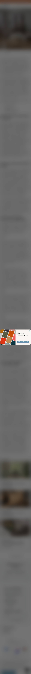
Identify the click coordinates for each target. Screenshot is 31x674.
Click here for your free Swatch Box (23, 341)
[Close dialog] (29, 330)
